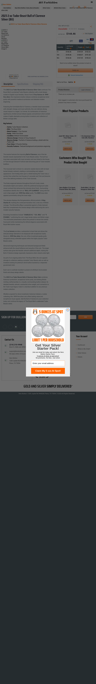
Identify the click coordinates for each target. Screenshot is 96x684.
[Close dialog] (67, 309)
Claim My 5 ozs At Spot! (48, 371)
